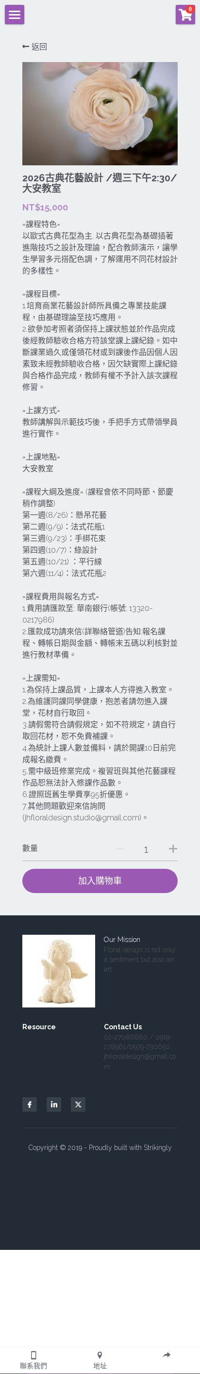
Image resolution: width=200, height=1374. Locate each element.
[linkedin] (54, 1104)
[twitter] (78, 1104)
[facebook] (29, 1104)
